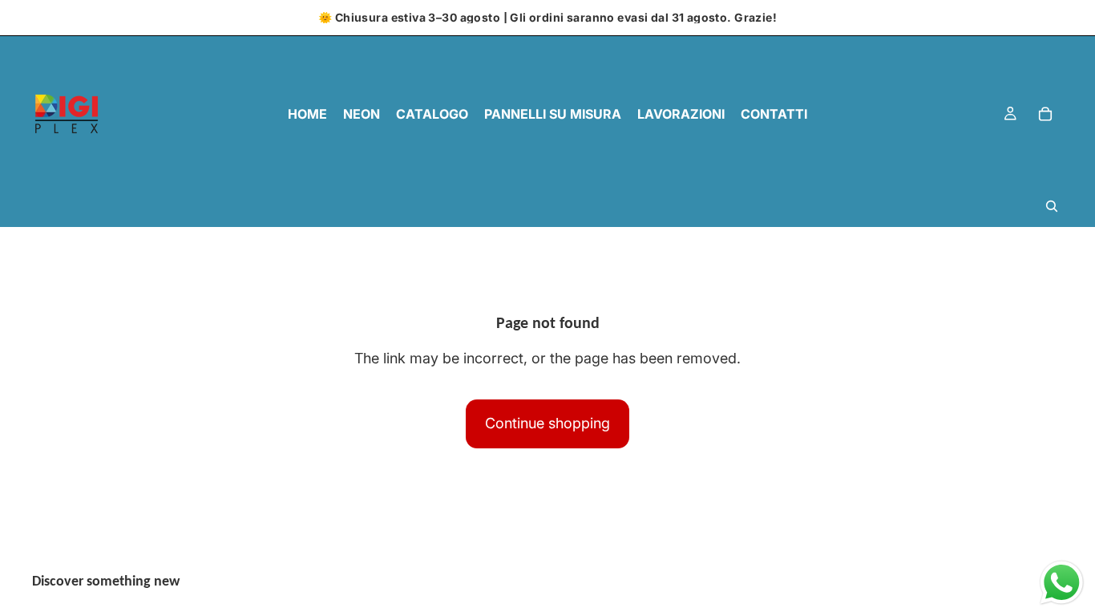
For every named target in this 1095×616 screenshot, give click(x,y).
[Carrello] (1045, 114)
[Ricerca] (1051, 206)
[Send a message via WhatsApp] (1061, 582)
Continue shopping (547, 423)
